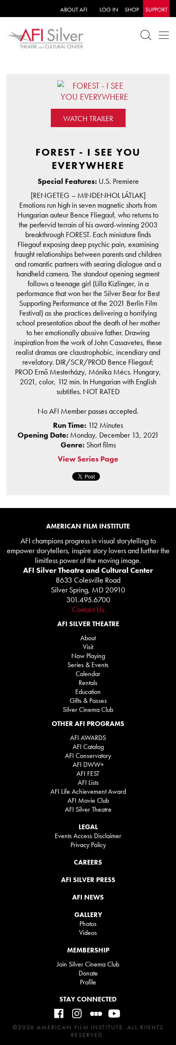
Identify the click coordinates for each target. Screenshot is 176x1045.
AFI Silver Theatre (88, 809)
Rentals (88, 682)
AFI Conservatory (88, 755)
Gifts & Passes (88, 700)
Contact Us (88, 609)
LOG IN (109, 9)
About (88, 637)
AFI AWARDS (88, 737)
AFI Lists (88, 782)
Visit (88, 646)
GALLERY (88, 914)
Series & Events (88, 664)
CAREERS (88, 862)
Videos (88, 932)
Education (88, 691)
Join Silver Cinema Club (88, 964)
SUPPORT (156, 9)
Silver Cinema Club (88, 709)
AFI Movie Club (88, 800)
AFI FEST (88, 773)
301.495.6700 (88, 599)
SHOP (132, 9)
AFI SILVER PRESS (88, 879)
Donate (88, 973)
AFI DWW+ (88, 764)
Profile (88, 982)
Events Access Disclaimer (88, 835)
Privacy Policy (88, 844)
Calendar (88, 673)
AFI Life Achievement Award (88, 791)
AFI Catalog (88, 746)
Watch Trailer (88, 118)
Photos (88, 923)
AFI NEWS (88, 897)
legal (88, 826)
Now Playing (88, 655)
